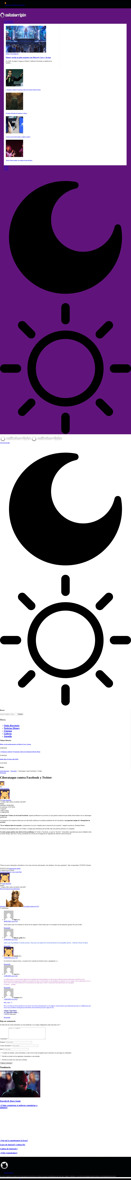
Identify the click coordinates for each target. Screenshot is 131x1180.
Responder (7, 928)
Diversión (3, 773)
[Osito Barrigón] (31, 441)
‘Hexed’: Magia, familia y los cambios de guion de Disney (19, 160)
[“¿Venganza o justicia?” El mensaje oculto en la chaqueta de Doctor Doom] (14, 86)
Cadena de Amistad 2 (8, 1149)
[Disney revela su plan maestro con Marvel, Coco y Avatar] (26, 52)
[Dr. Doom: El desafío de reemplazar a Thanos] (14, 109)
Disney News (10, 54)
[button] (5, 443)
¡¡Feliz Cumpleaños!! (8, 1153)
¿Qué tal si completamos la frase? (14, 1140)
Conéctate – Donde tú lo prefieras (14, 5)
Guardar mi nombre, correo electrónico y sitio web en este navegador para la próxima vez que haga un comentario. (37, 1053)
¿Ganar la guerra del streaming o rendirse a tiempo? (18, 136)
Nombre (3, 1042)
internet (11, 868)
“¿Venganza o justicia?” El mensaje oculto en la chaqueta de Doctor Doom (23, 89)
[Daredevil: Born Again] (20, 1097)
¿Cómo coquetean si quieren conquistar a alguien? (18, 1106)
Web (1, 1049)
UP (20, 1179)
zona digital (16, 868)
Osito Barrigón (4, 788)
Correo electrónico (6, 1045)
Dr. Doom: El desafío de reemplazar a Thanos (16, 113)
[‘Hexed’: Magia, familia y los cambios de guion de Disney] (14, 156)
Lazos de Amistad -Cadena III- (12, 1145)
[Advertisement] (46, 849)
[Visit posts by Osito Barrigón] (2, 785)
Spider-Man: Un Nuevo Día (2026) (9, 759)
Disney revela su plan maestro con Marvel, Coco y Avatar (28, 57)
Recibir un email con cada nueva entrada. (14, 1060)
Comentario (4, 1039)
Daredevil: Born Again (10, 1101)
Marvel (16, 54)
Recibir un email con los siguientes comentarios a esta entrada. (21, 1056)
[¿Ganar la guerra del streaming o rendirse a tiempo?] (14, 133)
